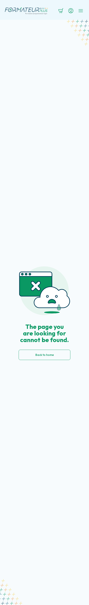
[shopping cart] (61, 11)
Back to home (44, 355)
